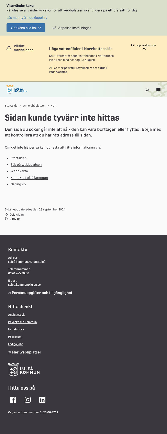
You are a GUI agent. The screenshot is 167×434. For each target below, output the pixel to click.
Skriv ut (15, 218)
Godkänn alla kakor (26, 28)
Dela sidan (17, 214)
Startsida (11, 105)
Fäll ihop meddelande (143, 45)
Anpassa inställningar (74, 28)
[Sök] (147, 89)
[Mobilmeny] (158, 89)
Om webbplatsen (34, 105)
